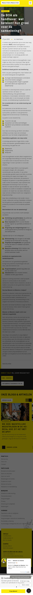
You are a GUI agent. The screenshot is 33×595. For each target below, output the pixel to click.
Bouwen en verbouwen (8, 471)
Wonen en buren (6, 484)
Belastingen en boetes (8, 479)
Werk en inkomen (6, 473)
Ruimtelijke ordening (7, 521)
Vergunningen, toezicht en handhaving (13, 518)
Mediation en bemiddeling (9, 487)
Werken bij (4, 459)
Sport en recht (5, 476)
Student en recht (6, 481)
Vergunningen (5, 499)
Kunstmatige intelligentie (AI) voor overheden (15, 524)
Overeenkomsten (6, 496)
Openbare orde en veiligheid (9, 513)
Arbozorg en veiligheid (8, 504)
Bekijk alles (6, 400)
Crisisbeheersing (6, 516)
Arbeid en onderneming (8, 493)
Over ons (4, 462)
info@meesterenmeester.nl (12, 383)
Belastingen (4, 506)
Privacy (3, 501)
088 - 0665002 (7, 378)
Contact (3, 464)
